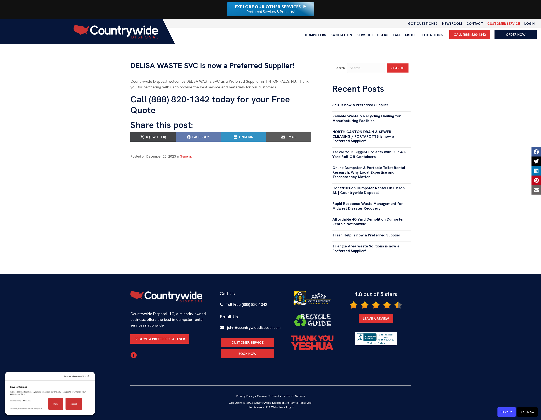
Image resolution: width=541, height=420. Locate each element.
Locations (432, 35)
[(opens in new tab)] (312, 297)
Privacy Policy (245, 396)
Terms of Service (293, 396)
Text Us (506, 412)
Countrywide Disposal (269, 403)
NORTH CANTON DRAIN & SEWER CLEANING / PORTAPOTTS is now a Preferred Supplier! (363, 136)
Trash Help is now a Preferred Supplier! (367, 235)
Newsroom (452, 23)
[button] (397, 68)
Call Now (527, 412)
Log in (290, 407)
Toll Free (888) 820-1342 (246, 304)
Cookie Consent (268, 396)
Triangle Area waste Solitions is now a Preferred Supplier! (365, 248)
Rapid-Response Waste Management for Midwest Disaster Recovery (367, 206)
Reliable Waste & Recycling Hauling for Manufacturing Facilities (366, 118)
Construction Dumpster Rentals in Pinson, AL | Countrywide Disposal (369, 190)
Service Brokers (372, 35)
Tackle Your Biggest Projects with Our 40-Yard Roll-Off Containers (369, 154)
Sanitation (341, 35)
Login (529, 23)
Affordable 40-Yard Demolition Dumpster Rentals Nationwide (368, 221)
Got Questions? (423, 23)
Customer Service (503, 23)
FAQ (396, 35)
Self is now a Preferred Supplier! (360, 104)
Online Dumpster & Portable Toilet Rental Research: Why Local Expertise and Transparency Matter (368, 172)
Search (340, 68)
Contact (474, 23)
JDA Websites (274, 407)
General (186, 156)
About (410, 35)
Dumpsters (315, 35)
